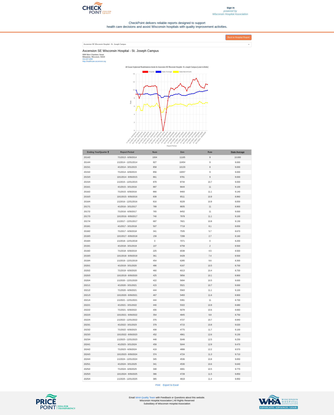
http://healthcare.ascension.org (94, 61)
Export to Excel (171, 385)
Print (157, 385)
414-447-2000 (87, 59)
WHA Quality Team (145, 397)
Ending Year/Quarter (97, 152)
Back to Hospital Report (238, 37)
